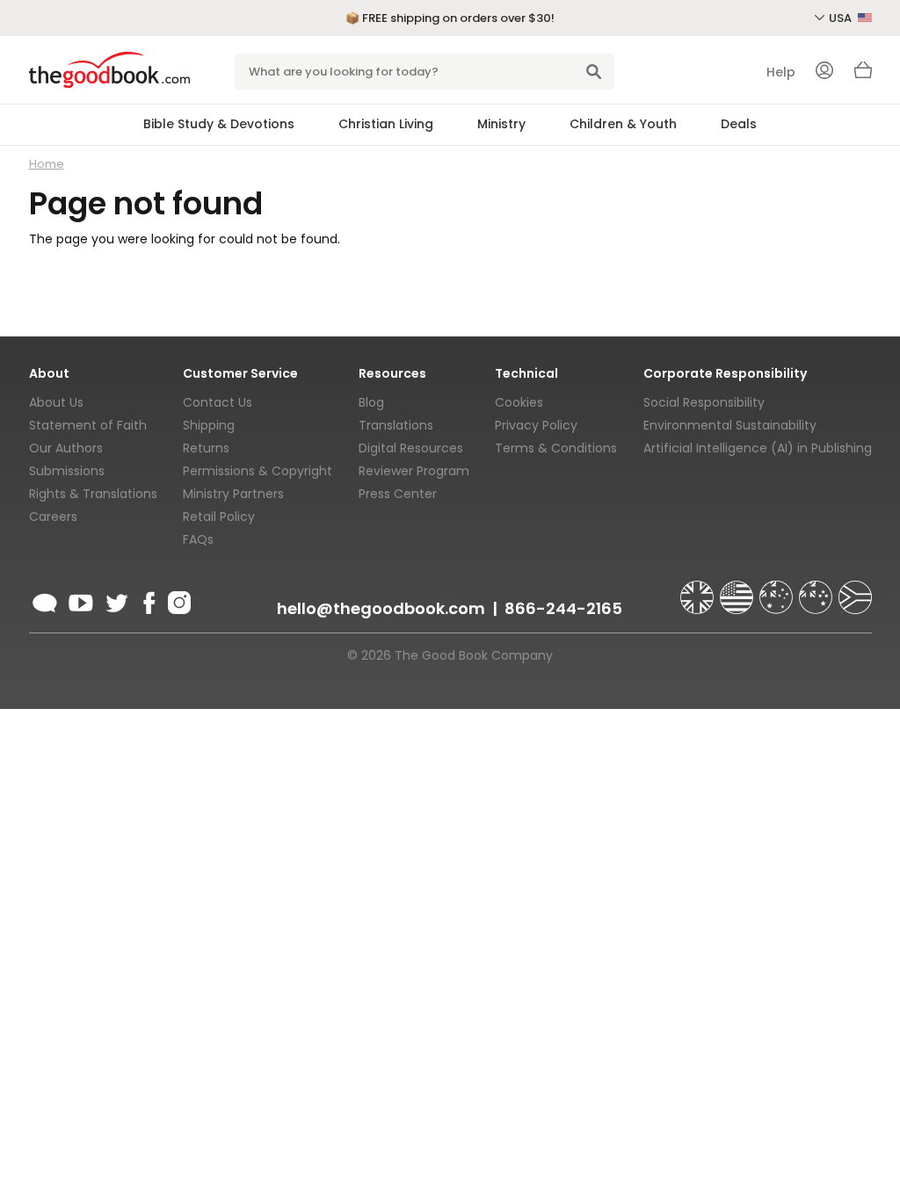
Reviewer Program (414, 471)
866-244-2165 (563, 608)
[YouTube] (81, 600)
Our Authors (66, 448)
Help (780, 72)
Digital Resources (411, 448)
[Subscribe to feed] (45, 600)
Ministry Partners (233, 493)
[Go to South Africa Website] (855, 589)
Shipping (209, 425)
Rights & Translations (93, 493)
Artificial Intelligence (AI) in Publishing (757, 448)
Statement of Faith (88, 425)
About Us (56, 402)
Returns (206, 448)
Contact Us (217, 402)
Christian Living (385, 124)
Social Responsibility (704, 402)
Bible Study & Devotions (218, 124)
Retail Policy (219, 516)
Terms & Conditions (556, 448)
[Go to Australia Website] (777, 589)
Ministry (501, 124)
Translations (396, 425)
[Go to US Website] (738, 589)
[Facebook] (148, 600)
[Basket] (863, 74)
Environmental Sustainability (730, 425)
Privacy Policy (536, 425)
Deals (739, 124)
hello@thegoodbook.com (381, 608)
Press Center (398, 493)
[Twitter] (115, 600)
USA (841, 18)
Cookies (519, 402)
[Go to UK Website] (698, 589)
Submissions (67, 471)
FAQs (198, 539)
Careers (53, 516)
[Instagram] (177, 600)
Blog (371, 402)
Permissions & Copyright (257, 471)
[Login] (824, 72)
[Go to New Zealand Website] (817, 589)
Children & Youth (623, 124)
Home (46, 163)
